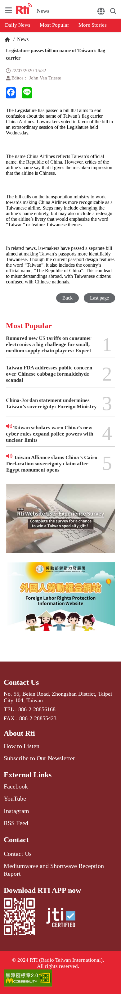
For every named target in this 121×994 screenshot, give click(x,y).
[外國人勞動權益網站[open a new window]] (60, 601)
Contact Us (21, 682)
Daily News (17, 25)
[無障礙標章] (61, 978)
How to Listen (21, 746)
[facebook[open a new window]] (11, 92)
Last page (99, 297)
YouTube (15, 798)
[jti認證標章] (60, 918)
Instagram (16, 810)
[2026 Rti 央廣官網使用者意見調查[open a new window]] (60, 523)
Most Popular (54, 25)
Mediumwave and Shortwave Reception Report (54, 869)
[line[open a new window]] (27, 92)
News (22, 39)
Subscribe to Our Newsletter (39, 758)
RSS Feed (16, 823)
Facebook (16, 786)
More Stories (92, 25)
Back (67, 297)
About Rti (19, 733)
